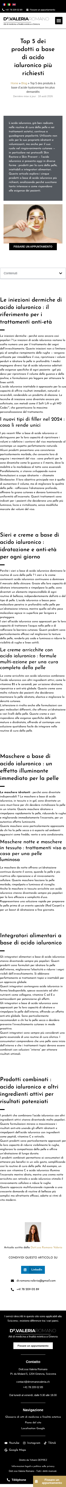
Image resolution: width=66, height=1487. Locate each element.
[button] (58, 20)
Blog (24, 83)
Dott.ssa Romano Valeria (46, 1247)
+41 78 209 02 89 (33, 1387)
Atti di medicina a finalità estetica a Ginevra (22, 24)
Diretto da (33, 1460)
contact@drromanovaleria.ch (33, 1381)
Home (14, 83)
